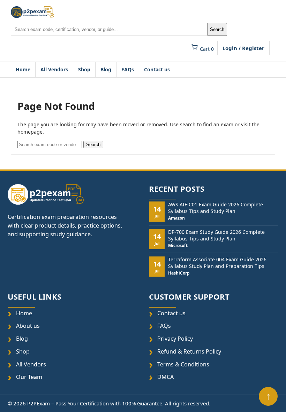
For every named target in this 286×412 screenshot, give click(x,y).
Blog (105, 69)
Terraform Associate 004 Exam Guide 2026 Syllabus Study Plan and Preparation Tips (217, 262)
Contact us (157, 69)
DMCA (165, 377)
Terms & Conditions (183, 364)
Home (23, 69)
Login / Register (243, 48)
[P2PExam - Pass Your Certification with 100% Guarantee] (32, 12)
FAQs (127, 69)
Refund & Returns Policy (189, 351)
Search (217, 29)
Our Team (29, 377)
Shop (84, 69)
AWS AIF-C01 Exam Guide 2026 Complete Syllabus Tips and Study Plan (215, 207)
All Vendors (54, 69)
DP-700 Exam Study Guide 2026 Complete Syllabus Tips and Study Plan (216, 235)
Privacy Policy (175, 338)
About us (28, 326)
